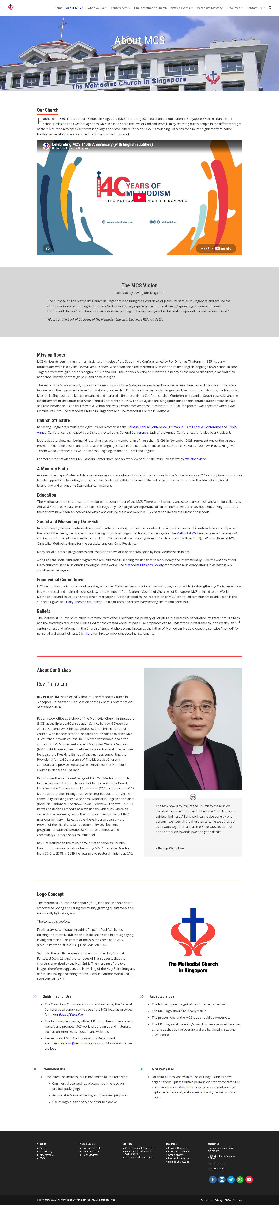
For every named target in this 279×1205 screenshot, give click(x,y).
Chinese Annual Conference (147, 427)
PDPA (43, 1158)
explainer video (195, 459)
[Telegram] (231, 1179)
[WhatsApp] (240, 1179)
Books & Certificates (179, 1151)
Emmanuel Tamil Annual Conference (195, 427)
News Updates (90, 1154)
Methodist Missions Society (144, 565)
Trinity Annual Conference (139, 1157)
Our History (46, 1151)
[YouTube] (249, 1179)
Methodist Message (178, 1161)
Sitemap (237, 1200)
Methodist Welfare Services (196, 533)
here (157, 512)
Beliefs (43, 1148)
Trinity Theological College (83, 602)
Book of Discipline (178, 1148)
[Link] (11, 8)
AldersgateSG (47, 1154)
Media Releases (91, 1151)
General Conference (134, 432)
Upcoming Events (92, 1148)
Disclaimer (206, 1200)
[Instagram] (222, 1179)
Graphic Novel (176, 1154)
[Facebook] (213, 1179)
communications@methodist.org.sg (73, 1043)
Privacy (218, 1200)
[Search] (269, 8)
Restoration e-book (178, 1158)
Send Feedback (216, 1168)
